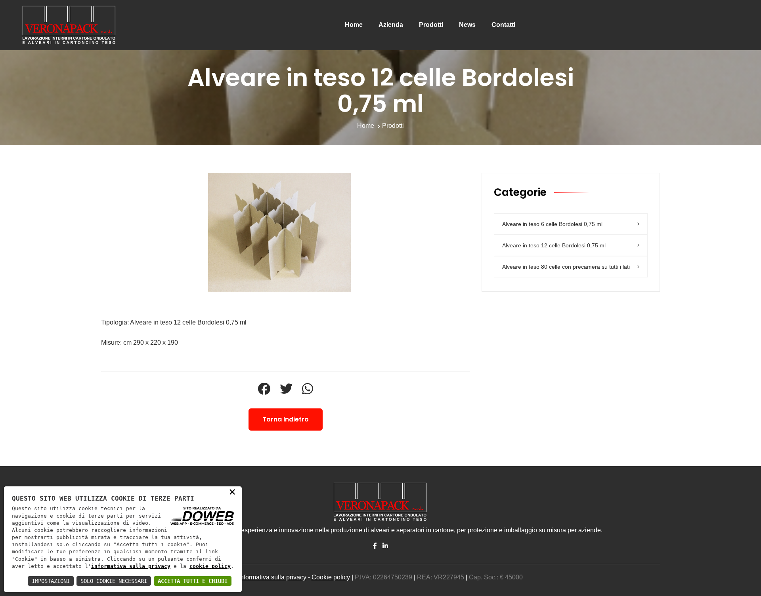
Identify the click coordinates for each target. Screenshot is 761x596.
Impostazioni (51, 581)
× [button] (232, 491)
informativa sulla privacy (130, 566)
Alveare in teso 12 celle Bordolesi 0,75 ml (554, 245)
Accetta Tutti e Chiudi (193, 581)
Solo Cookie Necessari (113, 581)
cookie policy (210, 566)
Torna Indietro (285, 419)
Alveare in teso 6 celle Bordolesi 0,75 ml (552, 224)
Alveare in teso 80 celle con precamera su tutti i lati (566, 267)
